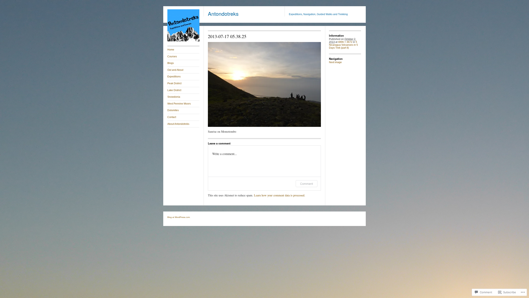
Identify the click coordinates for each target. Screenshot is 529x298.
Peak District (174, 83)
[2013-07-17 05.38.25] (264, 84)
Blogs (170, 63)
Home (170, 49)
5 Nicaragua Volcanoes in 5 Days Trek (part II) (343, 45)
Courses (172, 56)
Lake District (174, 90)
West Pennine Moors (179, 103)
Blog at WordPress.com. (178, 217)
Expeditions (174, 76)
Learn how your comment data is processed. (279, 195)
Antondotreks (223, 13)
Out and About (175, 69)
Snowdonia (173, 96)
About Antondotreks (178, 124)
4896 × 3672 (345, 42)
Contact (171, 117)
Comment (306, 183)
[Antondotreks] (183, 40)
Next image (335, 62)
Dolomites (173, 110)
